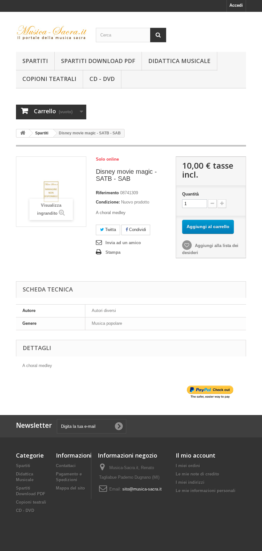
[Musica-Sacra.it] (51, 34)
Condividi (137, 229)
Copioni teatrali (49, 79)
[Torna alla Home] (23, 133)
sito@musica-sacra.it (142, 489)
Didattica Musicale (179, 61)
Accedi (236, 5)
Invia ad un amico (123, 242)
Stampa (112, 252)
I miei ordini (188, 465)
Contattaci (66, 465)
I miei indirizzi (190, 482)
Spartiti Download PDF (98, 61)
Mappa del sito (70, 488)
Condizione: (108, 202)
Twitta (110, 229)
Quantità (190, 194)
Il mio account (195, 455)
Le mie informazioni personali (205, 490)
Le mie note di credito (197, 474)
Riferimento (107, 192)
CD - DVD (102, 79)
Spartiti (35, 61)
